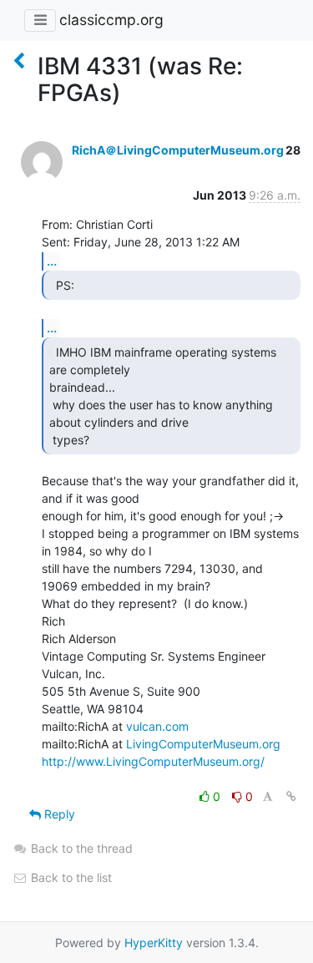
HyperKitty (153, 942)
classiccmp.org (111, 19)
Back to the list (70, 877)
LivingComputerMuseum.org (203, 744)
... (52, 260)
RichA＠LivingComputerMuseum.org (178, 150)
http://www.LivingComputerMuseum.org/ (153, 761)
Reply (58, 814)
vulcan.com (157, 726)
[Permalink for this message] (291, 796)
